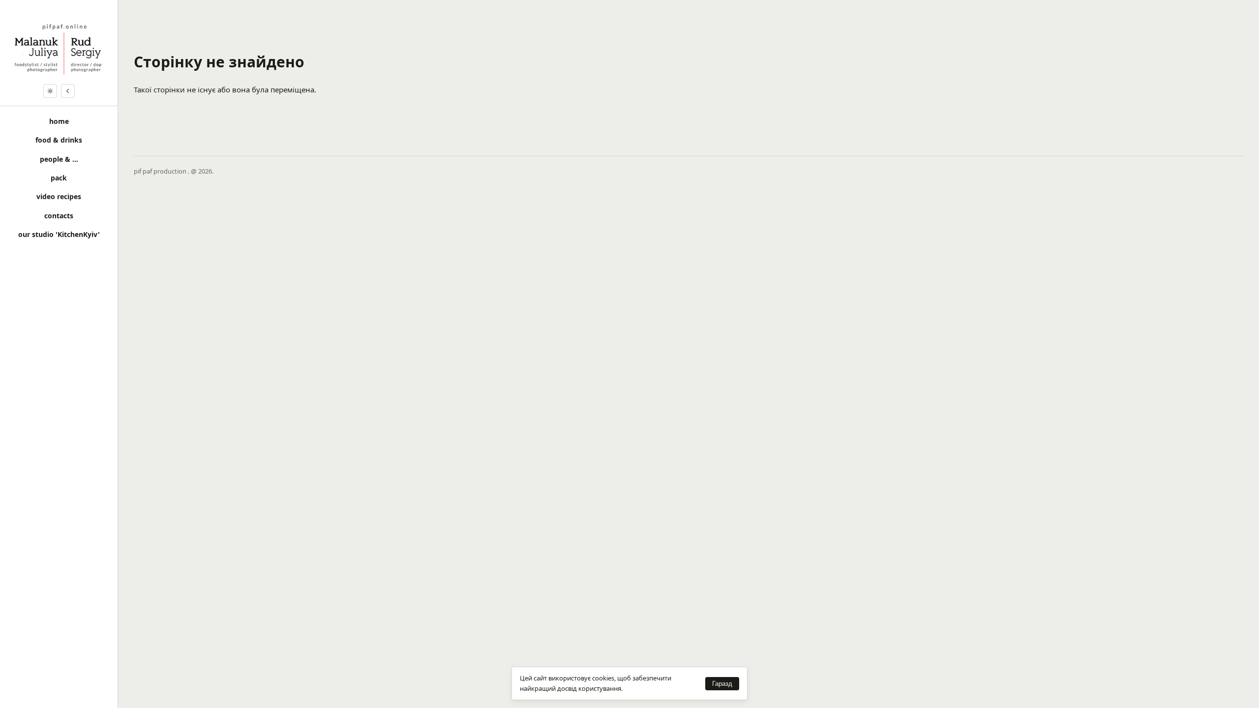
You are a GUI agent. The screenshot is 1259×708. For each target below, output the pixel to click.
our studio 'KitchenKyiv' (59, 234)
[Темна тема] (50, 91)
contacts (58, 215)
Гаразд (722, 683)
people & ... (59, 159)
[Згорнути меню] (68, 91)
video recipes (58, 196)
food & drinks (58, 140)
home (59, 121)
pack (59, 177)
